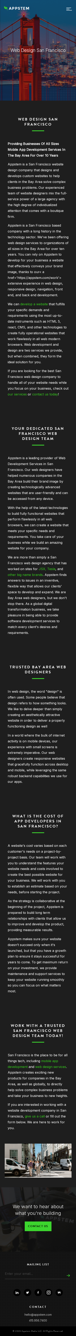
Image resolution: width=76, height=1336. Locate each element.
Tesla (51, 569)
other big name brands (25, 575)
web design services (50, 1067)
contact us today (44, 394)
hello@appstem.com (38, 1314)
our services (17, 394)
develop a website (34, 304)
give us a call (35, 1116)
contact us (38, 1226)
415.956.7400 (38, 1320)
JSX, (43, 569)
